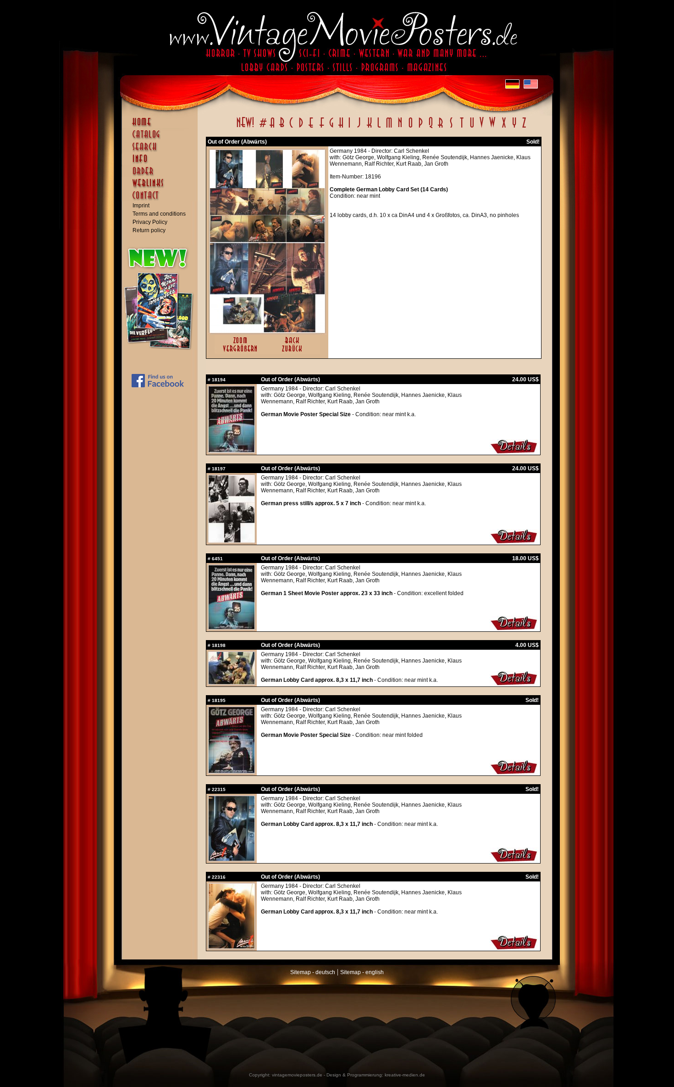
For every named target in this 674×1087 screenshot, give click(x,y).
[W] (492, 127)
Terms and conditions (159, 214)
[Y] (514, 127)
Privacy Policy (150, 222)
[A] (272, 127)
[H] (341, 127)
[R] (441, 127)
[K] (369, 127)
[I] (349, 127)
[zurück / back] (293, 352)
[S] (451, 127)
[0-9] (262, 127)
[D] (301, 127)
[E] (311, 127)
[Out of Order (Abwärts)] (267, 331)
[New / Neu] (245, 127)
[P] (420, 127)
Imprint (141, 205)
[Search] (162, 150)
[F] (321, 127)
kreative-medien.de (405, 1074)
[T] (461, 127)
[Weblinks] (162, 187)
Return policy (149, 230)
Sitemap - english (362, 972)
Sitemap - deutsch (312, 972)
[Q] (430, 127)
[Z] (523, 127)
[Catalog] (162, 138)
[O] (410, 127)
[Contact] (162, 199)
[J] (358, 127)
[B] (281, 127)
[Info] (162, 163)
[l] (379, 127)
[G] (331, 127)
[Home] (162, 126)
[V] (481, 127)
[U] (471, 127)
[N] (400, 127)
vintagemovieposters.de (297, 1074)
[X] (503, 127)
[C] (291, 127)
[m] (389, 127)
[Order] (162, 175)
